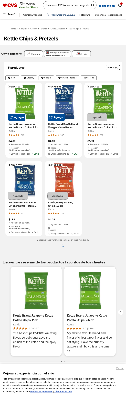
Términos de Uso (63, 391)
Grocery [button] (30, 78)
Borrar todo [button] (89, 78)
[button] (113, 67)
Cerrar (120, 368)
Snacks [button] (47, 78)
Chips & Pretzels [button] (68, 78)
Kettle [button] (14, 78)
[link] (22, 135)
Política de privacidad (41, 391)
